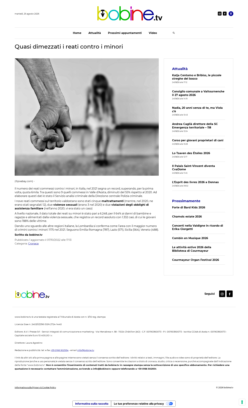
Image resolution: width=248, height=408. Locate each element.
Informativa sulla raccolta (91, 403)
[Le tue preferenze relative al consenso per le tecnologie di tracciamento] (242, 402)
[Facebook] (225, 14)
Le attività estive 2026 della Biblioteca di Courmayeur (191, 249)
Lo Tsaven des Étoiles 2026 (191, 153)
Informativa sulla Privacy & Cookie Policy (35, 387)
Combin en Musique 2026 (190, 238)
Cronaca (33, 243)
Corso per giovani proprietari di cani (197, 140)
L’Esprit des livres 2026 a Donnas (195, 182)
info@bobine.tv (85, 350)
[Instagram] (220, 14)
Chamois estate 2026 (187, 216)
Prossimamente (186, 201)
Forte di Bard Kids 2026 (188, 207)
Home (77, 33)
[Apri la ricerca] (173, 33)
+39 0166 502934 (59, 350)
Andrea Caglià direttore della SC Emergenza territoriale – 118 (195, 125)
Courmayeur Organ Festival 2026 (195, 259)
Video (153, 33)
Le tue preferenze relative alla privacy (139, 403)
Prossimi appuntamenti (125, 33)
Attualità (94, 33)
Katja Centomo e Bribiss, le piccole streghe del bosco (196, 77)
